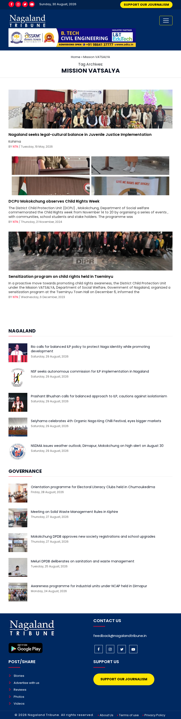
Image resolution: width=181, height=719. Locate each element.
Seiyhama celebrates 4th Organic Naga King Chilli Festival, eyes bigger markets (96, 421)
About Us (106, 715)
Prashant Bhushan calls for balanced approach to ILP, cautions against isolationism (99, 396)
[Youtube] (32, 4)
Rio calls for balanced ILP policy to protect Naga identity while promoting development (90, 349)
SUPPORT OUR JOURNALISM (146, 4)
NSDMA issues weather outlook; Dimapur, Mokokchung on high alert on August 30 (97, 446)
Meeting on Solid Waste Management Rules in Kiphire (74, 512)
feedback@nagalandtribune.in (120, 635)
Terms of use (129, 715)
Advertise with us (26, 683)
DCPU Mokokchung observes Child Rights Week (53, 201)
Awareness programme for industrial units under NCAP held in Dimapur (89, 586)
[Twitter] (25, 4)
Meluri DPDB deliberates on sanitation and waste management (82, 561)
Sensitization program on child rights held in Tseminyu (60, 276)
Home (75, 57)
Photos (19, 696)
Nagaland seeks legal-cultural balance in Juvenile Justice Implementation (80, 134)
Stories (19, 675)
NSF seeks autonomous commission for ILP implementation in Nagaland (90, 371)
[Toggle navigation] (166, 20)
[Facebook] (11, 4)
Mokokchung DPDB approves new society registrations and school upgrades (93, 536)
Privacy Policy (154, 715)
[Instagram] (18, 4)
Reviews (20, 689)
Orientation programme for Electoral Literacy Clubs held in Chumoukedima (93, 487)
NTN (15, 147)
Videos (19, 703)
